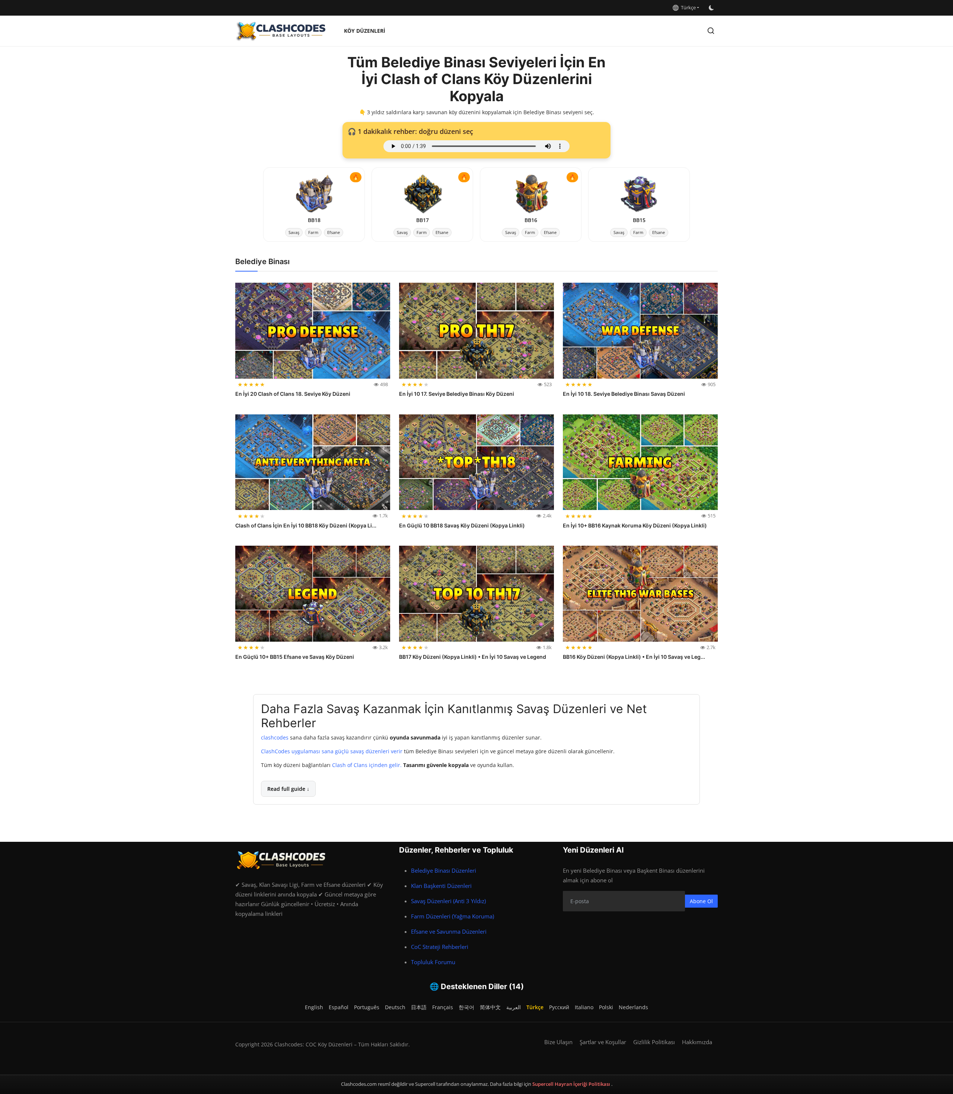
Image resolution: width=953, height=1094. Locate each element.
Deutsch (395, 1007)
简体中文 (490, 1007)
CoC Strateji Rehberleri (439, 946)
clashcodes (275, 737)
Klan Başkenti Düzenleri (441, 885)
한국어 (466, 1007)
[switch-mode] (712, 7)
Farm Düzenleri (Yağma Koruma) (452, 916)
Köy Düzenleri (364, 30)
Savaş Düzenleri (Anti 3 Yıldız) (448, 901)
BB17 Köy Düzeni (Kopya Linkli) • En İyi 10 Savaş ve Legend (472, 657)
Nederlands (633, 1007)
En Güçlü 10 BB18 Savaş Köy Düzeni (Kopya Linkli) (462, 525)
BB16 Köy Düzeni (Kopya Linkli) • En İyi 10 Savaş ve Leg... (634, 657)
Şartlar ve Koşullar (603, 1042)
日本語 (419, 1007)
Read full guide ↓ (288, 788)
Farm (313, 232)
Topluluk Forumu (433, 962)
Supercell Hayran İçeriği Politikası (571, 1084)
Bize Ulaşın (558, 1042)
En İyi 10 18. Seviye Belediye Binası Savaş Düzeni (624, 394)
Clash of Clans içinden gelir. (366, 765)
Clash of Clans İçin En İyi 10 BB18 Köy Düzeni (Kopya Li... (305, 525)
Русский (559, 1007)
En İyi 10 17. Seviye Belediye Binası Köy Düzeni (456, 394)
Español (338, 1007)
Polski (606, 1007)
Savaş (294, 232)
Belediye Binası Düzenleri (443, 870)
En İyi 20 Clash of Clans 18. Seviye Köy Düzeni (292, 394)
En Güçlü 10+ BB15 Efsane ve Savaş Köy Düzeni (294, 657)
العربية (513, 1007)
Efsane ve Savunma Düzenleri (449, 931)
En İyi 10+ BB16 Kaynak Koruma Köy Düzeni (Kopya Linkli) (635, 525)
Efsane (333, 232)
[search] (711, 31)
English (314, 1007)
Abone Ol (701, 901)
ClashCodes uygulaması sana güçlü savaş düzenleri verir (331, 751)
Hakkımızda (697, 1042)
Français (442, 1007)
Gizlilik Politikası (654, 1042)
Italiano (584, 1007)
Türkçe (687, 7)
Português (366, 1007)
